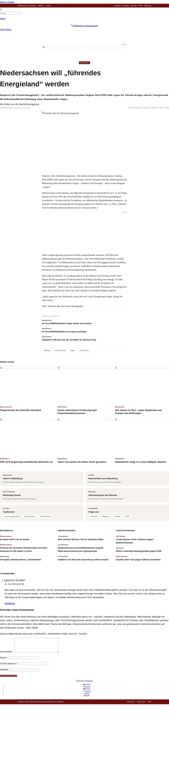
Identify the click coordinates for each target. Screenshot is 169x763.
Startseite (47, 350)
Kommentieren (60, 350)
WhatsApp (147, 5)
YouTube (134, 5)
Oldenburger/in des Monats (27, 5)
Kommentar (7, 651)
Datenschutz (141, 702)
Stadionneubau (29, 516)
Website (4, 669)
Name (4, 657)
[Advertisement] (84, 232)
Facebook (117, 5)
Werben (40, 5)
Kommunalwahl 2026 (12, 516)
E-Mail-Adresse (8, 663)
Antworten (10, 603)
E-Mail (167, 108)
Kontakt (48, 5)
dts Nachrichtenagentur (27, 104)
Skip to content (7, 2)
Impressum (131, 702)
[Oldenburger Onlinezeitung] (84, 681)
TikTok (140, 5)
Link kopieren (84, 350)
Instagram (125, 5)
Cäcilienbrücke (45, 516)
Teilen (72, 350)
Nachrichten (84, 63)
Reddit (161, 108)
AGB (149, 702)
